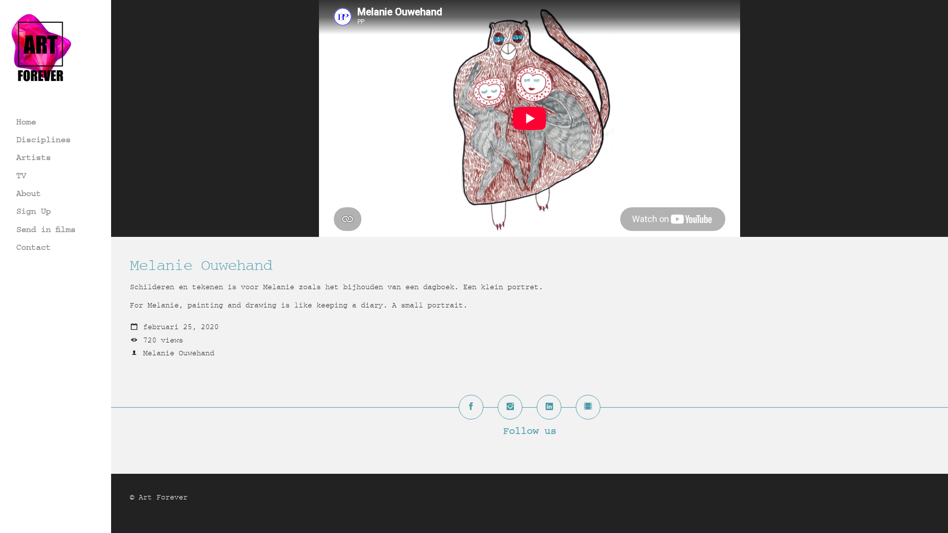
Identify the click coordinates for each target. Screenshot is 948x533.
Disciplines (43, 139)
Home (26, 121)
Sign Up (33, 211)
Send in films (46, 229)
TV (21, 175)
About (28, 193)
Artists (33, 157)
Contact (33, 247)
